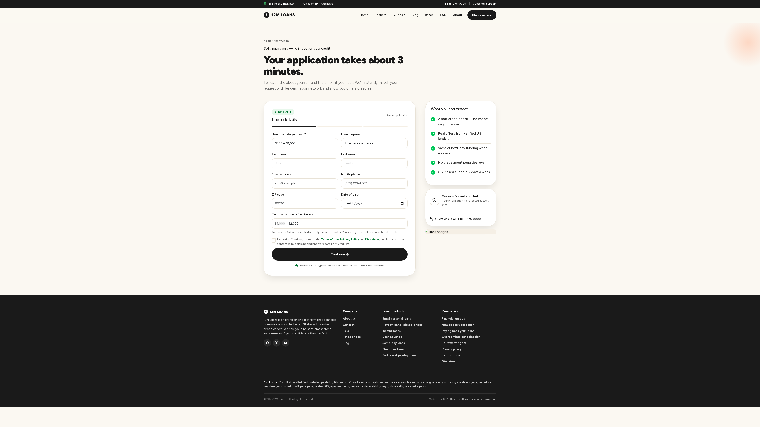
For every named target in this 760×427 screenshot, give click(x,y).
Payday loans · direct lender (402, 325)
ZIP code (278, 194)
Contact (349, 325)
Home (364, 15)
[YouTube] (285, 343)
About (457, 15)
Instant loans (391, 331)
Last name (348, 154)
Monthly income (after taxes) (292, 214)
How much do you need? (289, 134)
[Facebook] (267, 343)
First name (279, 154)
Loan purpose (350, 134)
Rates (429, 15)
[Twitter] (276, 343)
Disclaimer (372, 239)
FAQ (443, 15)
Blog (415, 15)
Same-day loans (393, 343)
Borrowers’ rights (454, 343)
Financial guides (453, 318)
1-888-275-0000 (455, 3)
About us (349, 318)
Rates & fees (352, 337)
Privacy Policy (349, 239)
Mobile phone (350, 174)
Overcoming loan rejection (461, 337)
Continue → (339, 254)
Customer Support (484, 3)
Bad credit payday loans (399, 355)
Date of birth (350, 194)
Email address (281, 174)
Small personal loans (396, 318)
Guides (397, 15)
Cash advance (392, 337)
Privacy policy (451, 349)
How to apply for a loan (458, 325)
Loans (379, 15)
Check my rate (482, 15)
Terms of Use (330, 239)
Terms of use (451, 355)
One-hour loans (393, 349)
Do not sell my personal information (473, 399)
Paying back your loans (458, 331)
